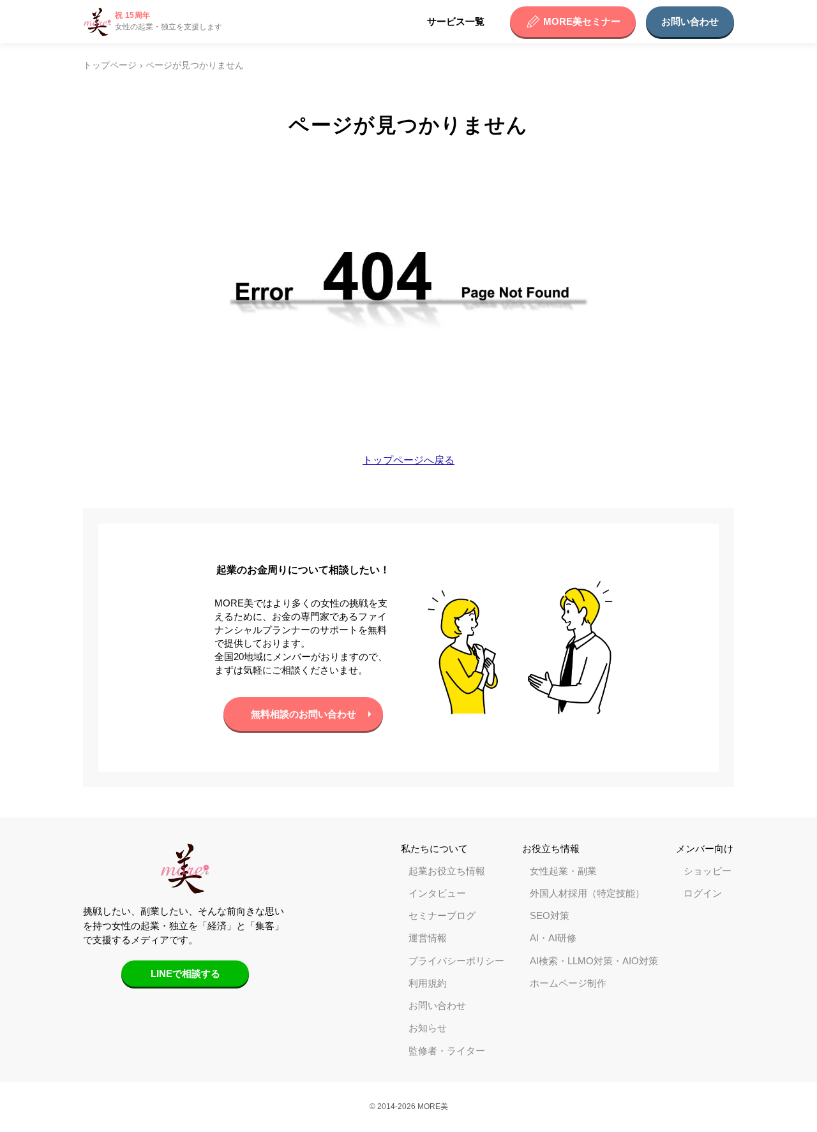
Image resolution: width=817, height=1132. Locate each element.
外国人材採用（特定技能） (587, 893)
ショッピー (707, 870)
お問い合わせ (690, 21)
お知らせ (427, 1027)
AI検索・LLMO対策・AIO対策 (594, 960)
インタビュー (437, 893)
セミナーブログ (442, 915)
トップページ (110, 65)
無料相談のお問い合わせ (303, 714)
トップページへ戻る (408, 460)
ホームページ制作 (568, 983)
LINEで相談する (185, 973)
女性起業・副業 (563, 870)
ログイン (703, 893)
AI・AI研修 (553, 937)
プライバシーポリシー (456, 960)
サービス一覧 (455, 21)
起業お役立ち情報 (446, 870)
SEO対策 (549, 915)
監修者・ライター (446, 1050)
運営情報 (427, 937)
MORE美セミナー (581, 21)
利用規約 (427, 983)
